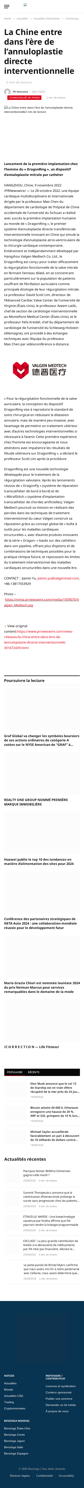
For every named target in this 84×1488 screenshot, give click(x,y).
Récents (33, 1072)
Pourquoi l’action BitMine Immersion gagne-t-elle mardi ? (47, 1173)
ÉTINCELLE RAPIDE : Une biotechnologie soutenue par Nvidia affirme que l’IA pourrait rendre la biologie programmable (50, 1221)
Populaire (14, 1072)
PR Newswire (20, 91)
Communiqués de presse (24, 97)
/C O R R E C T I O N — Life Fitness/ (31, 1047)
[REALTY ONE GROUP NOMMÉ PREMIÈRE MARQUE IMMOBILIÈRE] (42, 773)
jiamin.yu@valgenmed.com (58, 578)
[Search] (79, 6)
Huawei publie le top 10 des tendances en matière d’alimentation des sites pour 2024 (39, 861)
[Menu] (6, 6)
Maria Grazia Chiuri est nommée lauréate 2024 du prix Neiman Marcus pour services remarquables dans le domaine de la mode (42, 987)
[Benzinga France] (41, 6)
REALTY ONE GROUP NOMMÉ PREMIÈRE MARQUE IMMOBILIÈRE (36, 802)
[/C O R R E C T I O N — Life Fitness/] (42, 1020)
